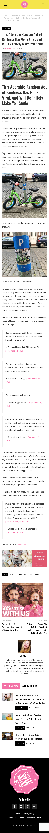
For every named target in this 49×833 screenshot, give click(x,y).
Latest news (21, 708)
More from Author (29, 686)
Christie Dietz (21, 544)
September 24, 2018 (14, 350)
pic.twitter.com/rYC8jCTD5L (17, 521)
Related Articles (11, 686)
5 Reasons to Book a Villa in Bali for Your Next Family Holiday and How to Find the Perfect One (37, 629)
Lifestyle (20, 727)
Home (17, 813)
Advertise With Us (34, 817)
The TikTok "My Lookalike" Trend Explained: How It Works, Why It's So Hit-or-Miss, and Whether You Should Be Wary (30, 699)
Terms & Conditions (16, 817)
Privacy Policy (28, 813)
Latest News (6, 28)
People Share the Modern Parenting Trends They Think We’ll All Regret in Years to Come (28, 719)
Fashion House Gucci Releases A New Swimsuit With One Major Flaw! (12, 627)
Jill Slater (7, 48)
